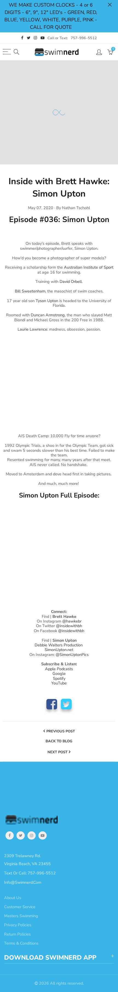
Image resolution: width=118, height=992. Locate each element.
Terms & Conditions (21, 943)
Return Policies (17, 934)
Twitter (66, 704)
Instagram (31, 835)
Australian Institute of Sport (88, 267)
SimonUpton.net (59, 649)
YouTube (42, 835)
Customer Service (19, 906)
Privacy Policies (17, 925)
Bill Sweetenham (30, 291)
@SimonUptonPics (72, 654)
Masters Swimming (21, 916)
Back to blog (59, 741)
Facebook (51, 704)
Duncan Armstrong (48, 315)
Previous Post (60, 731)
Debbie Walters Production (59, 645)
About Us (12, 897)
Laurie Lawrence (32, 329)
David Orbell (71, 281)
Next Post (57, 752)
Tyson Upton (47, 300)
